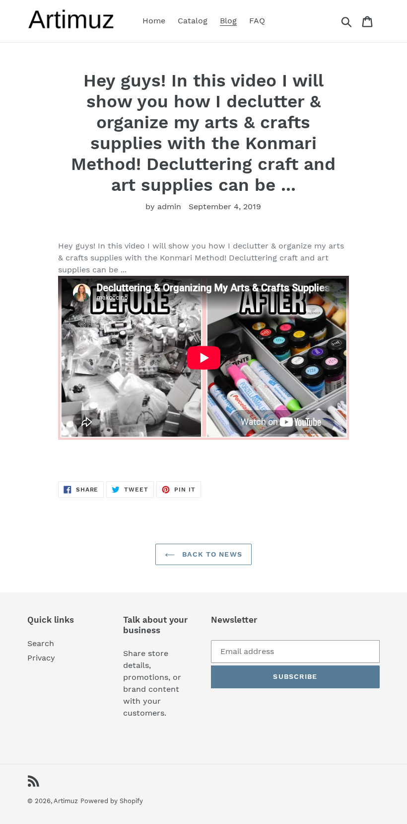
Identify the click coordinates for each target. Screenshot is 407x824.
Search (40, 643)
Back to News (211, 554)
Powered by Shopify (111, 801)
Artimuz (66, 801)
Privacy (41, 657)
